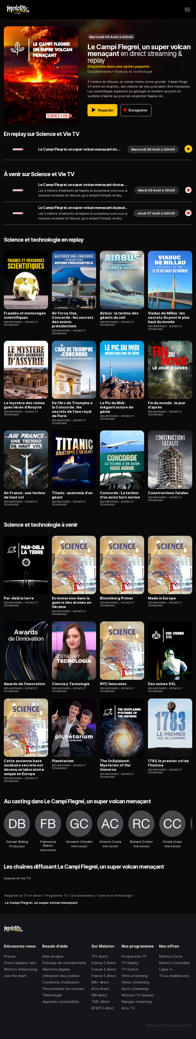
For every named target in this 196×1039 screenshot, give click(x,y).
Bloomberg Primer (116, 598)
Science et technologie (133, 71)
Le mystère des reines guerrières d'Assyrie (24, 405)
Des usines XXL (162, 684)
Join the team (15, 975)
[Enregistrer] (188, 190)
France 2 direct (103, 963)
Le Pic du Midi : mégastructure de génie (116, 407)
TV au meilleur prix (174, 975)
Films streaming (134, 975)
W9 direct (99, 995)
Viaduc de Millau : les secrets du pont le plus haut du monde (169, 317)
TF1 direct (99, 956)
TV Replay (129, 963)
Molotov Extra (170, 956)
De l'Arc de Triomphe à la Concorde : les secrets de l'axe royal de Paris (72, 409)
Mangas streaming (136, 1001)
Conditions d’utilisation (60, 982)
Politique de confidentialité (64, 963)
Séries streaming (135, 982)
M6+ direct (100, 982)
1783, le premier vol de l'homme (168, 763)
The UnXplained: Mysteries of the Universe (115, 765)
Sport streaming (134, 988)
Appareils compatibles (60, 1001)
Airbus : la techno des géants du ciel (119, 315)
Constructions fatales (168, 493)
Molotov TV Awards (137, 995)
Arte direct (100, 988)
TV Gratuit (129, 969)
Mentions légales (56, 969)
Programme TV (134, 956)
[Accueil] (18, 9)
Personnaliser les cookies (63, 988)
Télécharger (52, 995)
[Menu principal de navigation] (187, 9)
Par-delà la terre (19, 598)
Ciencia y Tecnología (70, 684)
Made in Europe (162, 598)
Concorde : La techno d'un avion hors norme (120, 495)
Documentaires (99, 71)
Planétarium (63, 761)
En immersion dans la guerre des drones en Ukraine (71, 602)
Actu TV (128, 1008)
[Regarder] (188, 149)
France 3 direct (103, 969)
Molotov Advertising (20, 969)
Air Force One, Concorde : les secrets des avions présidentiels (72, 319)
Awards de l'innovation (24, 684)
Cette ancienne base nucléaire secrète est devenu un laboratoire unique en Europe (24, 767)
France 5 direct (103, 975)
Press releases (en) (20, 963)
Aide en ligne (52, 956)
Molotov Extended (174, 963)
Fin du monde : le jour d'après (166, 405)
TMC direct (100, 1001)
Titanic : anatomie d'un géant (72, 495)
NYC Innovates (113, 684)
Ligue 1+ (166, 969)
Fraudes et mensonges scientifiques (25, 315)
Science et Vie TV (17, 878)
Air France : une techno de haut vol (24, 495)
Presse (10, 956)
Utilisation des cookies (61, 975)
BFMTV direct (102, 1008)
